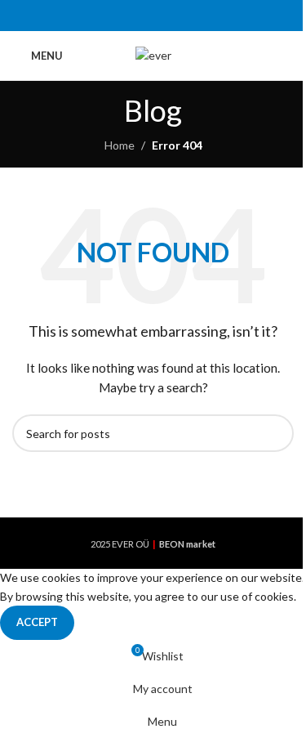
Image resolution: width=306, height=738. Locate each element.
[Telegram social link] (194, 15)
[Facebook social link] (111, 15)
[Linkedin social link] (173, 15)
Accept (37, 621)
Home (119, 145)
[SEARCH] (275, 433)
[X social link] (132, 15)
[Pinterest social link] (153, 15)
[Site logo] (153, 54)
